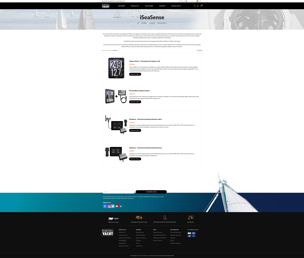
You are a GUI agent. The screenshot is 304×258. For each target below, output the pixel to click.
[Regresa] (138, 17)
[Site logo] (106, 5)
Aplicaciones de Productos (159, 237)
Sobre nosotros (140, 232)
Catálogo (172, 237)
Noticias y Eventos (157, 232)
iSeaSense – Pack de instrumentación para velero (145, 119)
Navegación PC (122, 243)
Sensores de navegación (125, 237)
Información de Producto (159, 235)
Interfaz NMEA (122, 240)
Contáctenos (192, 1)
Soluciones (109, 50)
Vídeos (172, 240)
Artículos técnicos (157, 240)
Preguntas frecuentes (175, 235)
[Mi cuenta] (198, 5)
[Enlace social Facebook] (180, 1)
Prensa (137, 243)
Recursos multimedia (175, 243)
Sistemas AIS (122, 232)
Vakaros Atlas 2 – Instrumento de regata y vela (144, 61)
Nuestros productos (141, 237)
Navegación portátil (124, 246)
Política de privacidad (169, 255)
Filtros (200, 50)
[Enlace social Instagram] (184, 1)
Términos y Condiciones (159, 255)
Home (103, 50)
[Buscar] (194, 5)
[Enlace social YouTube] (186, 1)
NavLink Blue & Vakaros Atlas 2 (139, 91)
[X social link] (182, 1)
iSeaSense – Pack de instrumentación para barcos (145, 148)
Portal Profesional (140, 235)
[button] (135, 74)
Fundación (138, 240)
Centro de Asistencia (175, 232)
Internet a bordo (123, 235)
